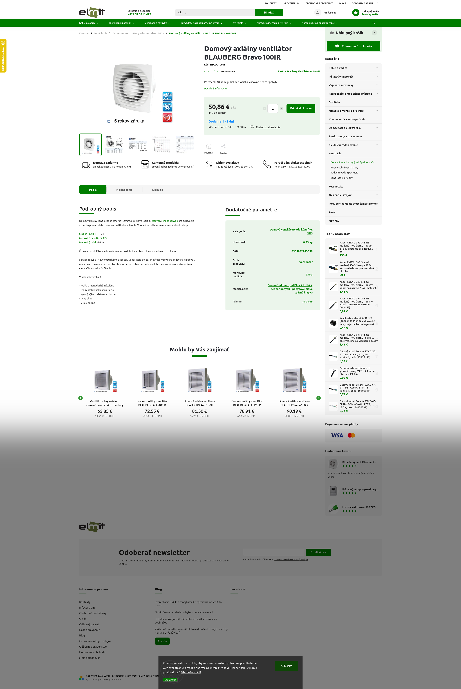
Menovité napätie (89, 238)
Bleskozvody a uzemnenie (345, 136)
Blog (82, 635)
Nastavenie (170, 680)
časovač (254, 81)
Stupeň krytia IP (88, 233)
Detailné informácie (215, 88)
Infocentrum (291, 3)
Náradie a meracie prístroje (346, 110)
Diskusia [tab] (157, 189)
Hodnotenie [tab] (124, 189)
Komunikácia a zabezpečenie (347, 119)
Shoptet (98, 679)
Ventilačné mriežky (341, 177)
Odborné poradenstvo (93, 646)
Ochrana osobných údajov (95, 641)
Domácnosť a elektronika (345, 128)
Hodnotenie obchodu (92, 652)
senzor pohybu (269, 81)
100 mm (307, 301)
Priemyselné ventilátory (344, 167)
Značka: (299, 71)
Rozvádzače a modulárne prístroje (350, 93)
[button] (105, 415)
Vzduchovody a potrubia (344, 172)
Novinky (334, 220)
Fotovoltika (336, 186)
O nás (342, 3)
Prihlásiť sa (318, 552)
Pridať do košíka (301, 108)
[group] (104, 398)
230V (104, 238)
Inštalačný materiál (341, 76)
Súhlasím (286, 665)
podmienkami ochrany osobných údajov (291, 559)
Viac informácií (191, 672)
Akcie (332, 212)
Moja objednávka (89, 657)
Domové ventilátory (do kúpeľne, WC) (352, 162)
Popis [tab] (93, 189)
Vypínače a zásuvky (341, 85)
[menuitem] (91, 23)
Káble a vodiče (338, 68)
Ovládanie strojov (340, 195)
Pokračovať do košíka (357, 46)
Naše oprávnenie (89, 629)
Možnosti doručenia (268, 127)
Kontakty (271, 3)
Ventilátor (306, 262)
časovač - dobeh (278, 285)
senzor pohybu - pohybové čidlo (291, 289)
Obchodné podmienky (319, 3)
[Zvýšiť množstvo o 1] (281, 108)
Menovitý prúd (87, 242)
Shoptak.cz (117, 679)
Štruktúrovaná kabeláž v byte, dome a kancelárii (184, 612)
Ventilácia (335, 153)
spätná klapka (304, 292)
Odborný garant (362, 3)
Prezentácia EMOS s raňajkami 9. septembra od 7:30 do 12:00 (188, 603)
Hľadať (269, 12)
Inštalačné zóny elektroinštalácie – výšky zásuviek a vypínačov (186, 620)
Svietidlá (334, 102)
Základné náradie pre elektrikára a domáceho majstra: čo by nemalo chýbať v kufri (191, 630)
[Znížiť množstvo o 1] (264, 108)
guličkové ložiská (301, 285)
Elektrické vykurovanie (343, 145)
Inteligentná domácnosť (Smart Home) (353, 203)
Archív (162, 641)
